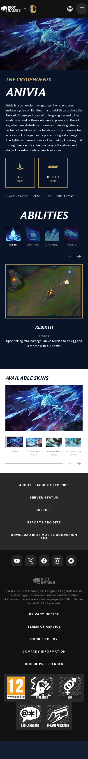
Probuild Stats (65, 196)
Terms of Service (44, 626)
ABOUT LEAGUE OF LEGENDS (44, 485)
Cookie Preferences (44, 664)
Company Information (44, 651)
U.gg (48, 196)
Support (44, 510)
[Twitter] (30, 561)
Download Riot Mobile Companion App (44, 536)
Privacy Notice (44, 614)
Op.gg (36, 196)
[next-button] (79, 257)
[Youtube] (17, 561)
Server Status (44, 497)
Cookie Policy (44, 639)
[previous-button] (70, 257)
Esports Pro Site (44, 522)
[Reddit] (71, 561)
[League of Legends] (32, 8)
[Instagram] (57, 561)
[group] (42, 238)
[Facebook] (44, 561)
